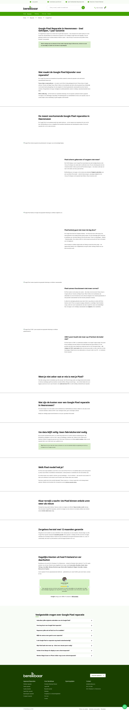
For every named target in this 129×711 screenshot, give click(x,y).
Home (24, 13)
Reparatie (29, 13)
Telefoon (40, 17)
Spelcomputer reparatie (28, 693)
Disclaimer (103, 709)
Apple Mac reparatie (28, 691)
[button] (89, 587)
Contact (49, 13)
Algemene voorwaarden (94, 709)
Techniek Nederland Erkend (50, 684)
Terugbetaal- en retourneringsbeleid (52, 693)
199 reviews (75, 596)
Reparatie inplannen (97, 675)
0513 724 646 (89, 686)
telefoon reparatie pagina (71, 482)
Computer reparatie (27, 696)
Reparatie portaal (48, 688)
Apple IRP (46, 686)
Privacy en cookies (83, 709)
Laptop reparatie (27, 688)
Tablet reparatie (26, 686)
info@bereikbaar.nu (90, 684)
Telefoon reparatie (27, 684)
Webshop (37, 13)
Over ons (44, 13)
